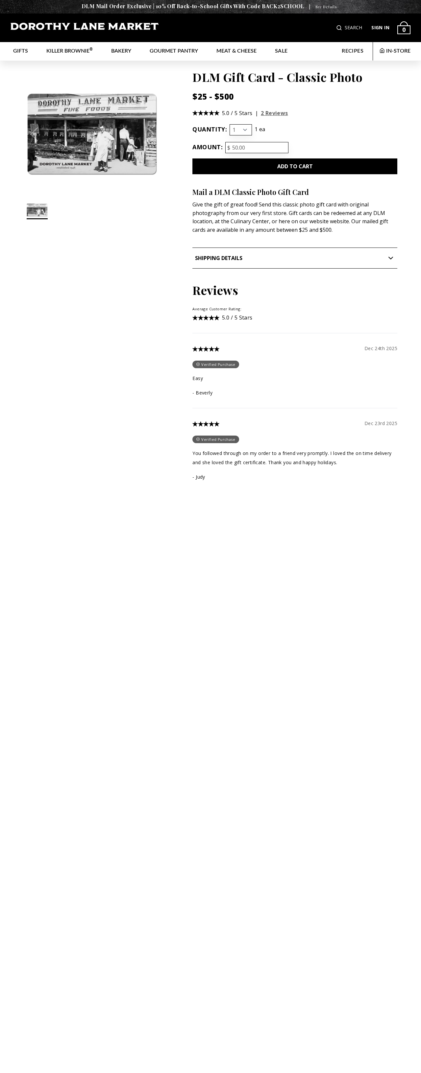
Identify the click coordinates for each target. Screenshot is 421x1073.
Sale (281, 51)
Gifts (20, 51)
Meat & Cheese (236, 51)
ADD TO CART (295, 166)
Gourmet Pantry (174, 51)
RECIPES (352, 51)
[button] (339, 27)
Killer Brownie (69, 50)
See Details (326, 6)
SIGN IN (380, 27)
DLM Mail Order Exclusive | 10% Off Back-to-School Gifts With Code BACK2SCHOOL (193, 6)
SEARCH (353, 27)
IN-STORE (398, 51)
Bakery (121, 51)
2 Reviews (274, 113)
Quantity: (209, 129)
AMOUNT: (207, 147)
